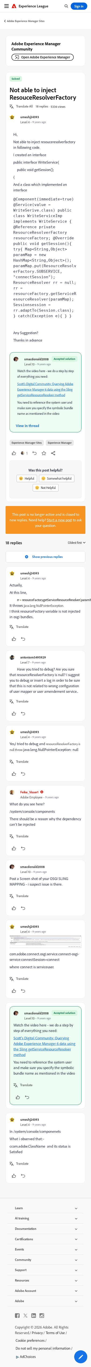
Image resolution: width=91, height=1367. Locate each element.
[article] (45, 606)
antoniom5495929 (33, 657)
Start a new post (59, 520)
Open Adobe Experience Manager (45, 57)
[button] (24, 106)
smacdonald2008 (36, 359)
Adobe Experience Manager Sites (26, 21)
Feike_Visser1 (29, 792)
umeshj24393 (29, 117)
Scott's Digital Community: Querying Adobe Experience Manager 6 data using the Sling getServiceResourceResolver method (45, 389)
